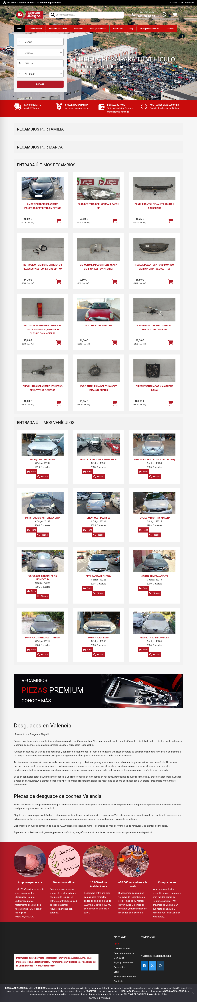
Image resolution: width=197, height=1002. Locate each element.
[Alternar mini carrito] (174, 15)
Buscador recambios (58, 28)
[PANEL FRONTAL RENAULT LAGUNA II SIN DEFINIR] (154, 189)
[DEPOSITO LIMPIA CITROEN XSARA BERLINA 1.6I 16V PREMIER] (98, 249)
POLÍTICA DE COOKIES (135, 994)
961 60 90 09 (187, 2)
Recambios (118, 28)
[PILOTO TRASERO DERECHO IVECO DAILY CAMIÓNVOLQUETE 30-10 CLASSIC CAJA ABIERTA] (43, 310)
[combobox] (40, 42)
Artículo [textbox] (30, 74)
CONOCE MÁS (36, 700)
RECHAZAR (104, 998)
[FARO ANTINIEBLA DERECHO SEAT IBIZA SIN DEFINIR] (98, 371)
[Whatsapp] (164, 15)
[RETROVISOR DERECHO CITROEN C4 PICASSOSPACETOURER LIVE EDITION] (43, 249)
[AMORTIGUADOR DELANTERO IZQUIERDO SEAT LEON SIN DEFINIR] (43, 189)
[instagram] (160, 965)
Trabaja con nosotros (149, 28)
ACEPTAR (93, 998)
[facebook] (144, 965)
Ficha (33, 471)
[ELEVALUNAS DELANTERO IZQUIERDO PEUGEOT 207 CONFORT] (43, 371)
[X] (152, 965)
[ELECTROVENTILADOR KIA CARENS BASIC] (154, 371)
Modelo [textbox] (29, 52)
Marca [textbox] (28, 42)
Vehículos (78, 28)
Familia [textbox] (29, 63)
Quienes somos (35, 28)
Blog (131, 28)
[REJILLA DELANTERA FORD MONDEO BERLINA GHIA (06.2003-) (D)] (154, 249)
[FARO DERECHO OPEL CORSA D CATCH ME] (98, 192)
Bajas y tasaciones (98, 28)
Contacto (169, 28)
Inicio (19, 28)
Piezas (44, 476)
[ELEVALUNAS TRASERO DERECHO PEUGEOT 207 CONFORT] (154, 310)
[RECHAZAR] (193, 993)
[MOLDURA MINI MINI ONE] (98, 314)
